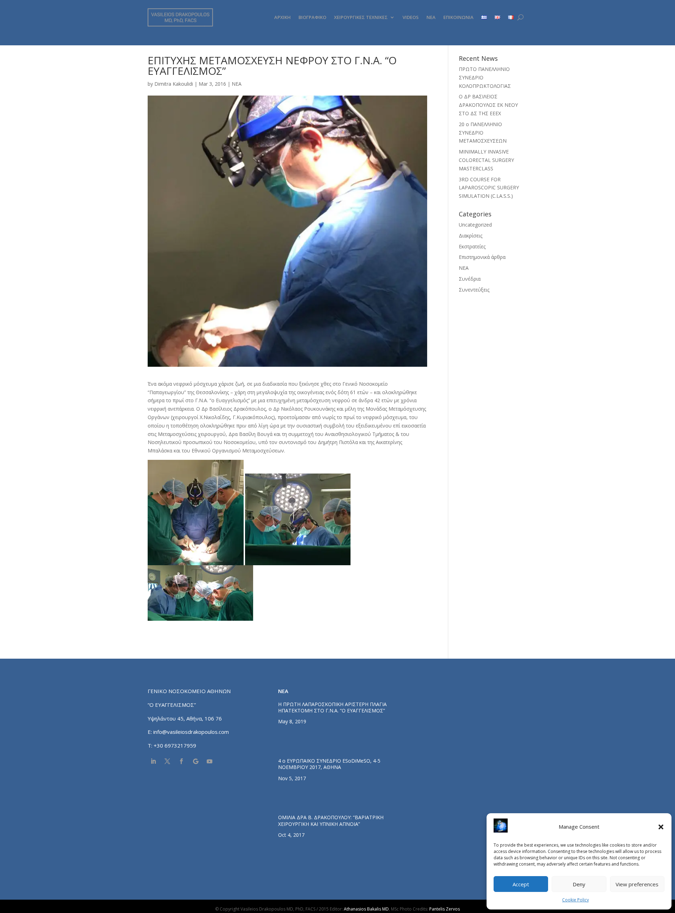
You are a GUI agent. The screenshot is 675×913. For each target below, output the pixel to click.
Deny (579, 884)
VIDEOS (411, 17)
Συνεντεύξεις (474, 289)
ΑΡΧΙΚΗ (282, 17)
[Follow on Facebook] (181, 761)
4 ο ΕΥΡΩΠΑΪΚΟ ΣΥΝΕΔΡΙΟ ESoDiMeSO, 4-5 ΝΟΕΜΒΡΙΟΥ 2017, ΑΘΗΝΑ (329, 763)
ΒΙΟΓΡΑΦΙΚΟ (312, 17)
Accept (521, 884)
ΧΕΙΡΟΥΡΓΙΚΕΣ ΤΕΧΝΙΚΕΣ (361, 17)
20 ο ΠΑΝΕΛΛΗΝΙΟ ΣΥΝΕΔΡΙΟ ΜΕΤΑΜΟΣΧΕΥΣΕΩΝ (483, 132)
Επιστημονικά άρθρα (482, 257)
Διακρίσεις (470, 235)
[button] (660, 826)
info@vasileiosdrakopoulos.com (191, 731)
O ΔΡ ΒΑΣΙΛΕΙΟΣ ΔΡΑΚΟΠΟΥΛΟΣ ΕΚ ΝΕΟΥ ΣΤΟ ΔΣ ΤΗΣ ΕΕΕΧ (488, 105)
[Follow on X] (167, 761)
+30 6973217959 (176, 745)
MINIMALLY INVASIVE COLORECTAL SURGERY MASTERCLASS (486, 160)
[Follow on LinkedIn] (153, 761)
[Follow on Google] (195, 761)
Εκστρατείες (472, 246)
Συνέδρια (470, 278)
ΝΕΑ (431, 17)
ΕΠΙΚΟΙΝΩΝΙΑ (458, 17)
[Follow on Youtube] (209, 761)
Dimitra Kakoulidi (173, 83)
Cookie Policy (575, 900)
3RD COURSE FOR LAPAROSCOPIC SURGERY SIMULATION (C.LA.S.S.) (489, 188)
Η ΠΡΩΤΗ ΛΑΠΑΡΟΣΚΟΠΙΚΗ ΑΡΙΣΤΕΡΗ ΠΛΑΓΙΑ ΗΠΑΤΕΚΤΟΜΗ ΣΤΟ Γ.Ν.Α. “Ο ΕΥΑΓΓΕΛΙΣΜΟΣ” (332, 707)
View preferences (637, 884)
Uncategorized (475, 224)
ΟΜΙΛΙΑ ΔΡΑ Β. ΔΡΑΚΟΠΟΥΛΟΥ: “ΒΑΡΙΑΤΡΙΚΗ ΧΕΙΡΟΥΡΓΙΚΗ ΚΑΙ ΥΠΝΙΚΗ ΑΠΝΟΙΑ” (331, 820)
